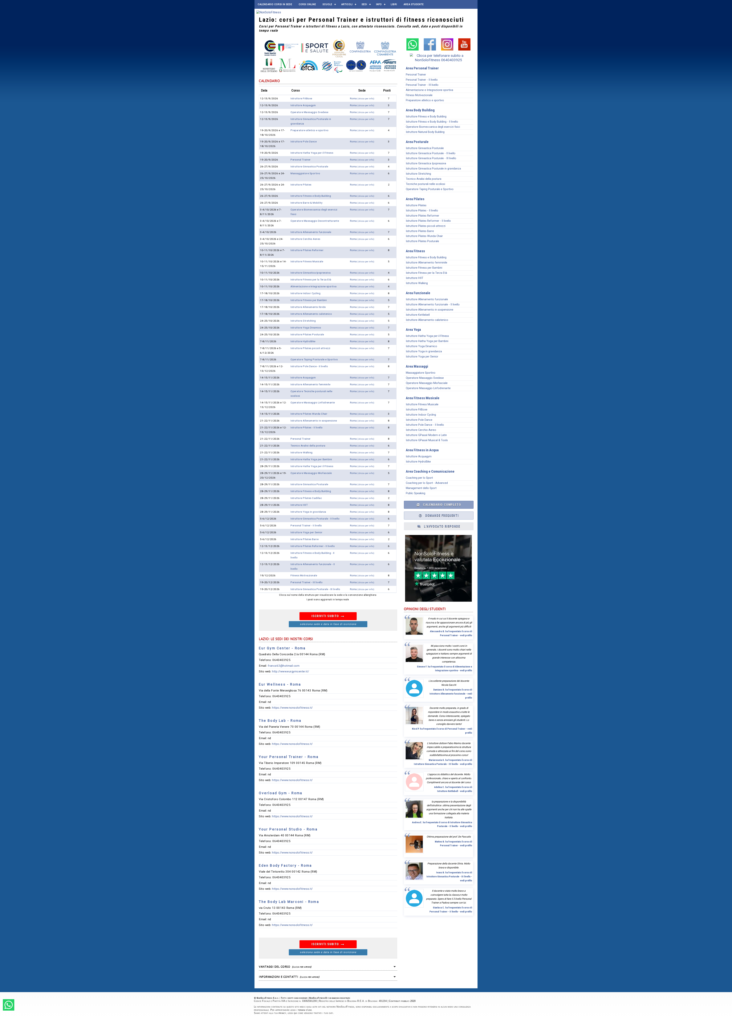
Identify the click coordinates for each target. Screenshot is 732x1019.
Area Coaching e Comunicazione (430, 471)
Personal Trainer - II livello (306, 525)
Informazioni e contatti (289, 976)
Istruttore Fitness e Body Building (311, 195)
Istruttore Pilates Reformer (307, 250)
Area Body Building (420, 110)
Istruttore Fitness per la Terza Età (311, 279)
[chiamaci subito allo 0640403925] (438, 60)
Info (379, 4)
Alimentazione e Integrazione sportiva (314, 286)
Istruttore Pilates (301, 184)
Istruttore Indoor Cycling (305, 293)
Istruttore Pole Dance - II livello (309, 366)
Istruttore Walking (302, 452)
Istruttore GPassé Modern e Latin (426, 435)
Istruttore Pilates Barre (305, 539)
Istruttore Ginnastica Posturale (309, 166)
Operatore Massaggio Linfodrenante (313, 402)
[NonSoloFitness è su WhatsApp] (412, 49)
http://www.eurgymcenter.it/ (290, 671)
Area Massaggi (417, 366)
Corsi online (307, 4)
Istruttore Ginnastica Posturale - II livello (315, 518)
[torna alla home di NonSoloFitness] (268, 12)
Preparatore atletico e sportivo (310, 130)
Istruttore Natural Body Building (425, 132)
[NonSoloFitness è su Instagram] (447, 49)
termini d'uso (305, 1010)
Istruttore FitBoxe (301, 98)
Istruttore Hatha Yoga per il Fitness (312, 152)
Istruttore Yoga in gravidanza (308, 511)
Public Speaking (415, 493)
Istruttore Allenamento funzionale (311, 232)
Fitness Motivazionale (304, 575)
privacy (282, 1013)
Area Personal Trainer (422, 68)
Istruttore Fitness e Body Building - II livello (432, 121)
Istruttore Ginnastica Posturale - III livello (315, 589)
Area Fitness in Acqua (422, 450)
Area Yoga (413, 329)
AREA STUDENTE (414, 4)
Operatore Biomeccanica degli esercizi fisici (433, 126)
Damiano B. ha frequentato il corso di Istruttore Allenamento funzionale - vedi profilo (450, 693)
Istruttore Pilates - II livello (307, 427)
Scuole (327, 4)
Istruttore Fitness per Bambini (309, 300)
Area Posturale (417, 142)
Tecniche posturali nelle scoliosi (425, 184)
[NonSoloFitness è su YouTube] (464, 49)
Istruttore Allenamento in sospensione (314, 420)
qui (295, 1013)
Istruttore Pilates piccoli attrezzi (310, 348)
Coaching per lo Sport (419, 477)
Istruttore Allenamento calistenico (311, 313)
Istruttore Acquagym (303, 105)
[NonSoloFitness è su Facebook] (430, 49)
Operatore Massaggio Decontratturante (315, 220)
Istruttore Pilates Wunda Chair (309, 413)
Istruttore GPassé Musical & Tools (427, 440)
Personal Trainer (301, 159)
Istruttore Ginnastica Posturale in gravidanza (433, 168)
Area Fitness (415, 251)
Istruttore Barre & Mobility (306, 202)
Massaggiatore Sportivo (305, 173)
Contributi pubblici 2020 (402, 1001)
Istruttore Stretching (303, 320)
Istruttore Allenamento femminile (310, 384)
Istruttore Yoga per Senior (306, 532)
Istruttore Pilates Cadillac (306, 497)
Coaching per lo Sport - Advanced (427, 483)
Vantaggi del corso (285, 966)
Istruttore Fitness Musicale (307, 261)
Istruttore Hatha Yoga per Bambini (311, 459)
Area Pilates (415, 199)
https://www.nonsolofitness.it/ (292, 707)
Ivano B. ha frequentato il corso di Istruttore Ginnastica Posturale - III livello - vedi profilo (449, 876)
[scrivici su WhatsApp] (8, 1009)
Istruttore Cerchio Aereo (305, 238)
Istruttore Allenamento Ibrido (308, 306)
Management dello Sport (421, 488)
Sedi (364, 4)
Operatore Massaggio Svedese (309, 112)
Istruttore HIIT (299, 504)
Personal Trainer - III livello (307, 582)
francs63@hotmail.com (284, 665)
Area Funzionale (418, 293)
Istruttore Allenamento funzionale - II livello (433, 304)
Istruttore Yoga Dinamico (306, 327)
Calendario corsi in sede (275, 4)
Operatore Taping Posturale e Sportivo (314, 359)
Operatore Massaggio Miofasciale (311, 473)
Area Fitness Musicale (422, 398)
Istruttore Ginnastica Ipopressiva (311, 272)
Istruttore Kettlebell (418, 314)
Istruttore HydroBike (303, 341)
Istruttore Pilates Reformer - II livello (313, 546)
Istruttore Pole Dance (304, 141)
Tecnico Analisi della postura (308, 445)
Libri (394, 4)
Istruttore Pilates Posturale (307, 334)
